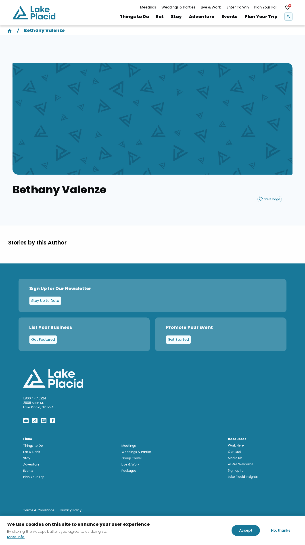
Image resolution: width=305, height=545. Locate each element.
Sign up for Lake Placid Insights (243, 473)
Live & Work (211, 7)
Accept (245, 530)
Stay (176, 16)
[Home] (9, 30)
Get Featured (43, 339)
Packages (128, 470)
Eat (160, 16)
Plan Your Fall (265, 7)
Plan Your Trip (261, 16)
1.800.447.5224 (34, 398)
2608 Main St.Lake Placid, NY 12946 (39, 405)
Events (229, 16)
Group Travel (131, 458)
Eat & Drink (31, 452)
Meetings (148, 7)
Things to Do (134, 16)
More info (16, 537)
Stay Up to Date (45, 300)
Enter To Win (237, 7)
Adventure (201, 16)
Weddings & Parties (178, 7)
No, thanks (280, 530)
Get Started (178, 339)
